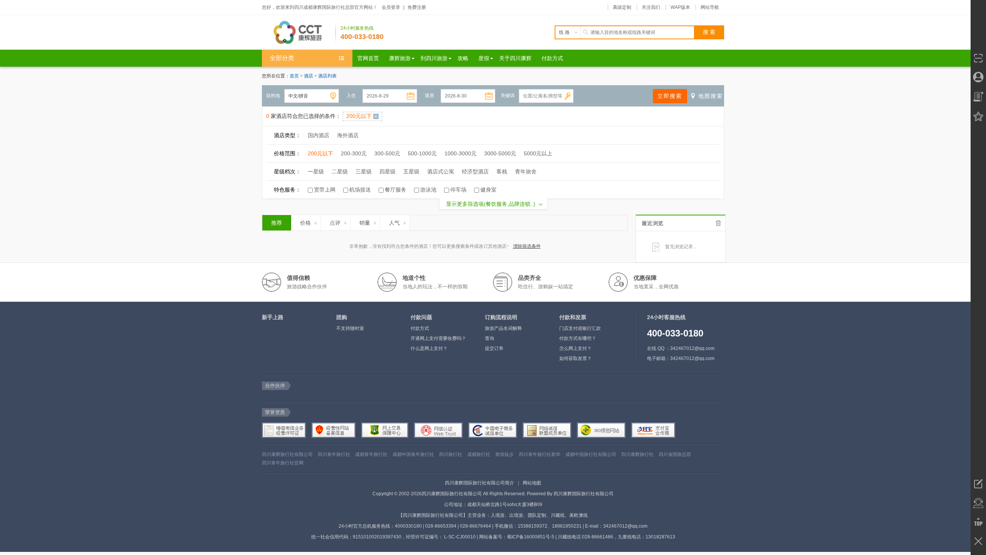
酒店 (309, 76)
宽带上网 (324, 190)
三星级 (363, 171)
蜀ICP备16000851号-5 (530, 537)
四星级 (387, 171)
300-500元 (387, 153)
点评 (335, 223)
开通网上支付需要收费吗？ (438, 338)
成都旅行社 (478, 454)
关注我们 (651, 7)
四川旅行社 (450, 454)
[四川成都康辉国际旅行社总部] (299, 32)
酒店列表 (327, 76)
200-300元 (354, 153)
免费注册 (416, 7)
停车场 (458, 190)
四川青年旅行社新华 (539, 454)
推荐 (276, 223)
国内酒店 (318, 135)
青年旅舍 (526, 171)
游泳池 (428, 190)
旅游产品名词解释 (503, 328)
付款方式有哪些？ (577, 338)
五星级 (411, 171)
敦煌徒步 (504, 454)
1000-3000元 (460, 153)
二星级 (340, 171)
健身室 (488, 190)
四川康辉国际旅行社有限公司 (583, 493)
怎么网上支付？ (575, 348)
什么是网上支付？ (429, 348)
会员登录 (391, 7)
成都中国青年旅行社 (413, 454)
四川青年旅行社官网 (283, 463)
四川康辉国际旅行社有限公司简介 (479, 483)
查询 (489, 338)
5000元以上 (538, 153)
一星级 (316, 171)
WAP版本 (680, 7)
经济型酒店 (475, 171)
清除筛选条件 (527, 246)
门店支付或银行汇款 (580, 328)
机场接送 (360, 190)
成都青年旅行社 (371, 454)
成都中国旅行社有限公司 (590, 454)
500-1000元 (422, 153)
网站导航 (710, 7)
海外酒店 (348, 135)
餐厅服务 (395, 190)
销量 (364, 223)
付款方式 (420, 328)
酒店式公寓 (440, 171)
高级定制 (622, 7)
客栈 (501, 171)
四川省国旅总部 (675, 454)
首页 (294, 76)
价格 (305, 223)
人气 (394, 223)
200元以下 (320, 153)
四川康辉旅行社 (637, 454)
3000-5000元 (500, 153)
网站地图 (532, 483)
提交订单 (494, 348)
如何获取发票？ (575, 358)
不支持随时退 (350, 328)
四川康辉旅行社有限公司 (287, 454)
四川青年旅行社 (334, 454)
